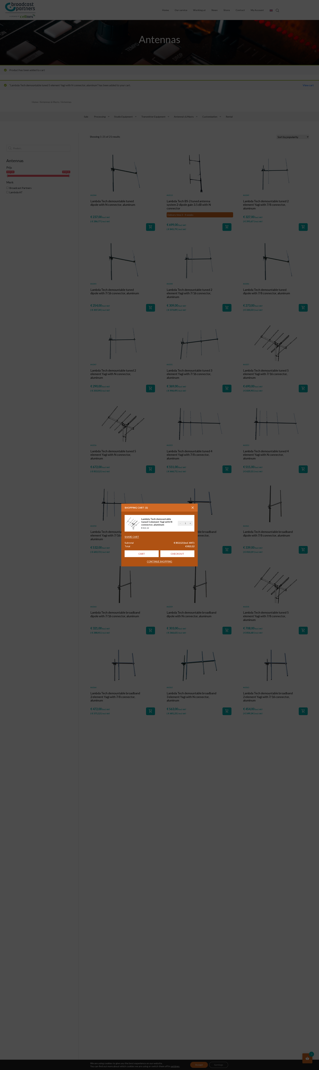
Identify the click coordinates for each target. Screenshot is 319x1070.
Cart (141, 553)
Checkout (177, 553)
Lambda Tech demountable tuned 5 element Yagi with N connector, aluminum (156, 522)
